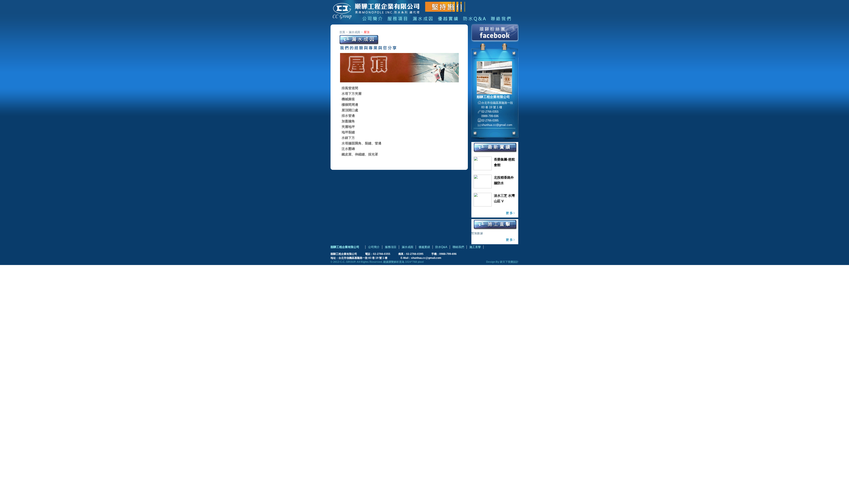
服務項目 (390, 247)
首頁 (342, 32)
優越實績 (424, 247)
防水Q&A (441, 247)
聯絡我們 (458, 247)
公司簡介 (374, 247)
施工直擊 (475, 247)
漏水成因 (354, 32)
